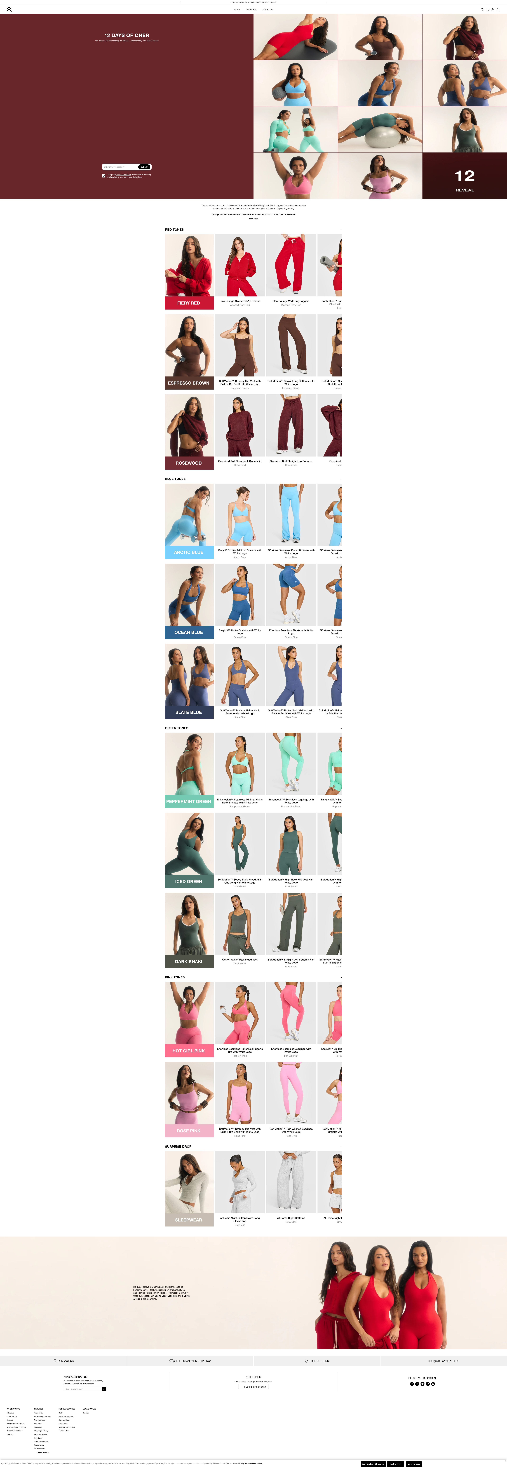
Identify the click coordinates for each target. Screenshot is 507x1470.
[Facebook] (417, 1385)
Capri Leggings (64, 1420)
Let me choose (414, 1464)
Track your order (40, 1420)
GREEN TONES (176, 728)
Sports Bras (63, 1424)
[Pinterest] (433, 1385)
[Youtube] (422, 1385)
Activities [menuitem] (251, 9)
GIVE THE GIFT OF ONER (255, 1387)
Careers (10, 1420)
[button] (179, 2)
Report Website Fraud (14, 1431)
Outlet (61, 1413)
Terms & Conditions (123, 175)
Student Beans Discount (15, 1424)
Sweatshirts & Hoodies (67, 1427)
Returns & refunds (40, 1434)
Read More (253, 218)
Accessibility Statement (42, 1416)
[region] (253, 1465)
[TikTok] (427, 1385)
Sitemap (10, 1434)
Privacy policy (39, 1445)
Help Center (38, 1438)
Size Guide (38, 1424)
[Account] (493, 9)
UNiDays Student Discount (16, 1427)
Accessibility (38, 1413)
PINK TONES (175, 977)
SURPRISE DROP (178, 1146)
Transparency (12, 1416)
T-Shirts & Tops (64, 1431)
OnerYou (86, 1413)
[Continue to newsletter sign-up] (104, 1389)
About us (10, 1413)
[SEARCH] (482, 9)
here (140, 177)
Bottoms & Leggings (66, 1416)
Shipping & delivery (41, 1431)
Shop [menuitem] (237, 9)
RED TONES (174, 229)
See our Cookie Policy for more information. (244, 1463)
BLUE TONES (175, 479)
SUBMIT (144, 167)
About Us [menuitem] (268, 9)
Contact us (38, 1427)
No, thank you (396, 1464)
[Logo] (9, 9)
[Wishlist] (487, 9)
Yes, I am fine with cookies (373, 1464)
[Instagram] (412, 1385)
